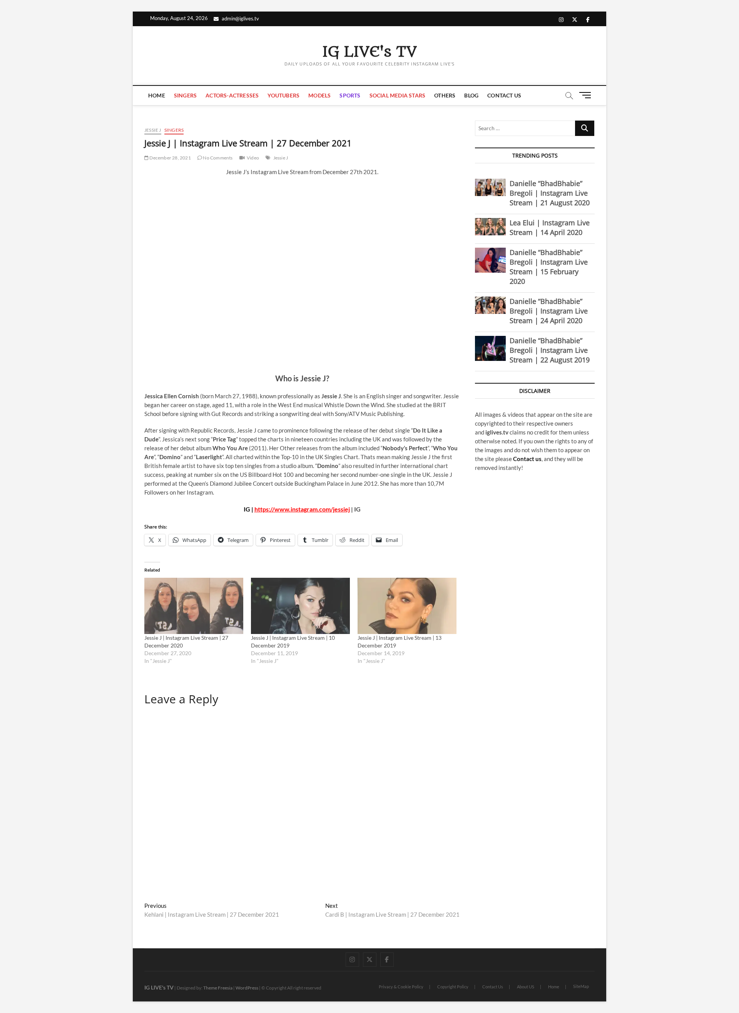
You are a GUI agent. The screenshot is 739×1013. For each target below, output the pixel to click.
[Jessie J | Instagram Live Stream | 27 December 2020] (193, 606)
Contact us (527, 458)
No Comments (217, 158)
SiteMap (581, 986)
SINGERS (185, 95)
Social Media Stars (398, 95)
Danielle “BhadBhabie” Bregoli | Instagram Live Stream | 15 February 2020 (549, 267)
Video (253, 158)
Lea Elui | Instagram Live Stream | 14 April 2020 (550, 227)
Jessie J (152, 130)
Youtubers (283, 95)
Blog (471, 95)
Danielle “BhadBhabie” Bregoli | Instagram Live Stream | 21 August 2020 (550, 193)
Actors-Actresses (232, 95)
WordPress (247, 988)
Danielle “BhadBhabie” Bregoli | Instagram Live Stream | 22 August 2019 (550, 350)
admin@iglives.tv (240, 18)
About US (525, 986)
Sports (349, 95)
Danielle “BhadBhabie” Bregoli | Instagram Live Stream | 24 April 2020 (549, 311)
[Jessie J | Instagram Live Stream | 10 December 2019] (300, 606)
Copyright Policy (452, 986)
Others (444, 95)
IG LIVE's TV (369, 52)
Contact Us (504, 95)
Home (156, 95)
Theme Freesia (217, 988)
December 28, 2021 (170, 158)
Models (319, 95)
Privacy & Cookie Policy (401, 986)
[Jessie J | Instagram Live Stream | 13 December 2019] (407, 606)
